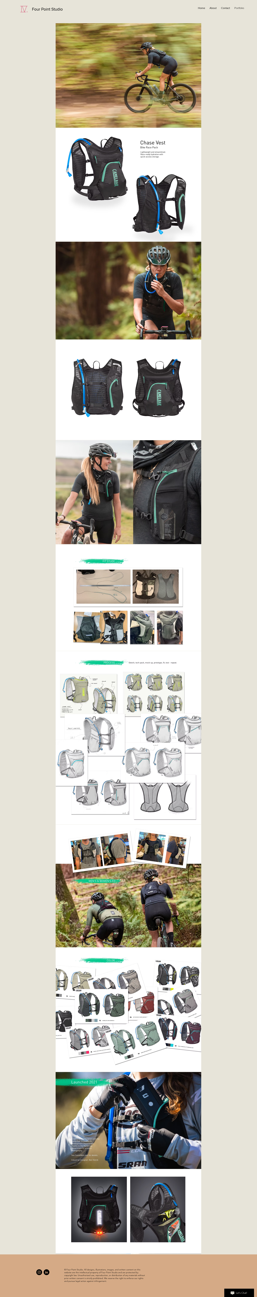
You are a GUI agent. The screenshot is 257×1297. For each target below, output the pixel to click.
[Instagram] (39, 1272)
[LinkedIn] (46, 1272)
